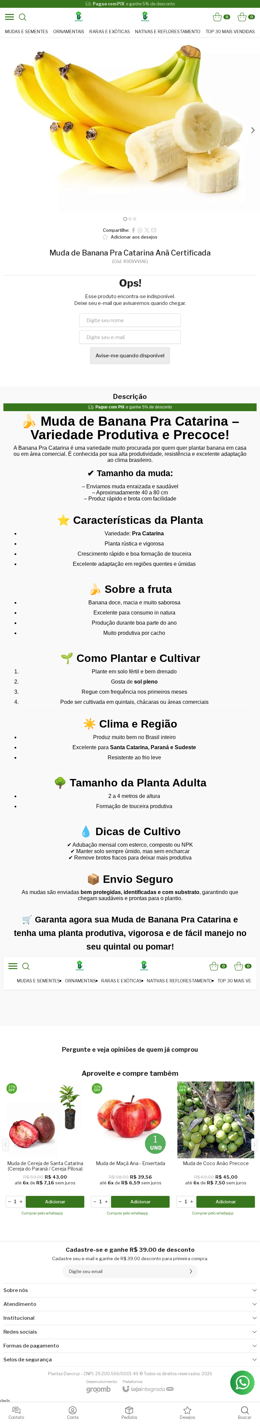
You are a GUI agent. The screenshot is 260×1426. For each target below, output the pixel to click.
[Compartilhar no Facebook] (133, 230)
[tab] (125, 219)
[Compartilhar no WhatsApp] (140, 230)
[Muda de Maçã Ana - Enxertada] (130, 1149)
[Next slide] (252, 130)
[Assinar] (191, 1271)
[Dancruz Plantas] (78, 16)
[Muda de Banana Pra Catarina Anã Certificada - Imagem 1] (130, 124)
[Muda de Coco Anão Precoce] (215, 1149)
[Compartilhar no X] (147, 230)
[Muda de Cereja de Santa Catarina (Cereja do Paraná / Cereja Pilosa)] (45, 1149)
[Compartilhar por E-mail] (153, 230)
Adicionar (55, 1201)
